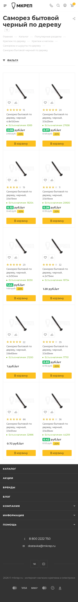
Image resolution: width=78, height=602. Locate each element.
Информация (13, 515)
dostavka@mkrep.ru (42, 546)
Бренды (9, 487)
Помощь (10, 524)
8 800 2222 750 (40, 538)
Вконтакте (34, 564)
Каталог (9, 468)
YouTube (44, 564)
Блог (7, 496)
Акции (8, 478)
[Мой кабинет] (65, 5)
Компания (11, 506)
